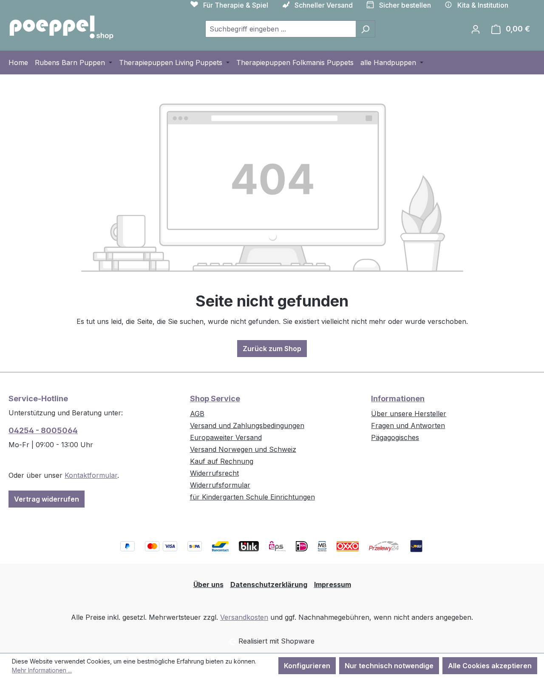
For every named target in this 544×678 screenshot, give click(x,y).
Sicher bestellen (405, 5)
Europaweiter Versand (226, 437)
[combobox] (280, 28)
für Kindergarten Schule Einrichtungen (252, 497)
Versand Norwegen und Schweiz (243, 449)
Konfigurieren (307, 665)
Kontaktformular (91, 475)
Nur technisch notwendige (389, 665)
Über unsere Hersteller (408, 413)
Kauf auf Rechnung (221, 461)
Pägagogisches (395, 437)
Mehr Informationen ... (42, 670)
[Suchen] (365, 28)
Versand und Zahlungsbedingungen (247, 425)
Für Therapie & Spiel (235, 5)
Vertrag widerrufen (46, 499)
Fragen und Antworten (408, 425)
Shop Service (215, 398)
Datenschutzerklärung (268, 584)
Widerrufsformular (220, 485)
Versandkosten (244, 617)
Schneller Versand (324, 5)
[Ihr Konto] (475, 28)
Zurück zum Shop (272, 348)
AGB (197, 413)
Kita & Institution (482, 5)
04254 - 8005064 (43, 430)
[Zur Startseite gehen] (61, 27)
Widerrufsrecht (214, 473)
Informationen (398, 398)
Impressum (332, 584)
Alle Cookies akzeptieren (490, 665)
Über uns (208, 584)
